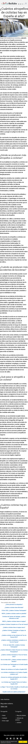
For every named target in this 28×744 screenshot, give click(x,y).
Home (3, 715)
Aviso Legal (5, 720)
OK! (23, 741)
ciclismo (18, 722)
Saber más (4, 706)
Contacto (4, 718)
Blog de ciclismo (21, 715)
